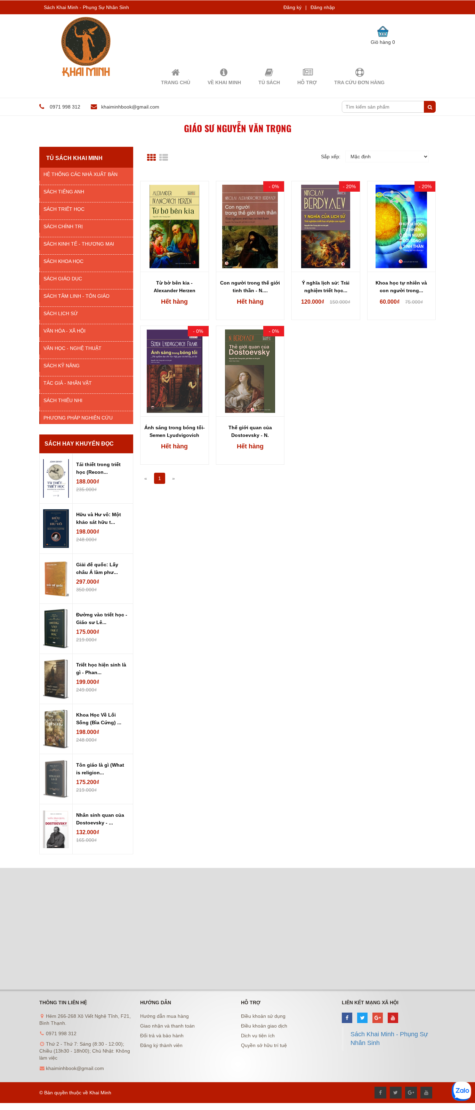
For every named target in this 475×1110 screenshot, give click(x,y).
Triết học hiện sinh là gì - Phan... (101, 668)
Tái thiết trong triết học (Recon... (98, 468)
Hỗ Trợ (307, 82)
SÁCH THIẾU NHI (62, 400)
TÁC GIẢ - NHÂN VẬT (67, 383)
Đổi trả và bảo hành (162, 1035)
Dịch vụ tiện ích (258, 1035)
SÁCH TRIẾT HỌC (63, 209)
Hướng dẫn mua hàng (164, 1016)
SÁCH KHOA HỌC (63, 261)
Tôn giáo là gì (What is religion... (100, 768)
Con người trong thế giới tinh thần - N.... (250, 286)
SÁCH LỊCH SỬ (60, 313)
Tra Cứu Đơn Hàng (359, 82)
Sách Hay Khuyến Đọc (79, 444)
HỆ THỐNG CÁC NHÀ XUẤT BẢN (80, 174)
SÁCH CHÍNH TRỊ (63, 226)
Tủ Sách (269, 82)
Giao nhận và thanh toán (167, 1026)
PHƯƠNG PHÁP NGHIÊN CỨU (78, 418)
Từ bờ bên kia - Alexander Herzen (174, 286)
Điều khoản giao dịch (264, 1026)
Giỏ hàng (383, 42)
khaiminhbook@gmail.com (130, 107)
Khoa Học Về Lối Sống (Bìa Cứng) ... (98, 718)
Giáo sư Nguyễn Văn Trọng (237, 128)
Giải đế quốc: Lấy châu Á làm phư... (97, 568)
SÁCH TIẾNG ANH (63, 191)
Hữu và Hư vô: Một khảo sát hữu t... (98, 518)
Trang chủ (175, 82)
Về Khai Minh (224, 82)
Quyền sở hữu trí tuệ (264, 1045)
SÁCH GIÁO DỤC (62, 278)
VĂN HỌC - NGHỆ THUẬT (72, 348)
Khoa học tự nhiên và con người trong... (401, 286)
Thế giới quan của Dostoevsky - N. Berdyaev (250, 432)
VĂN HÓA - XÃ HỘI (64, 331)
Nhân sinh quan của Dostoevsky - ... (100, 818)
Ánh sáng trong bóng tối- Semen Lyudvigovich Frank (174, 432)
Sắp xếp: (330, 156)
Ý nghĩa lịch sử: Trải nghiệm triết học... (325, 286)
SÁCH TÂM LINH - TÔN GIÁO (76, 296)
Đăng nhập (323, 7)
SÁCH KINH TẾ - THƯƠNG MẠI (78, 244)
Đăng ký (292, 7)
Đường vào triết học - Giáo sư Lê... (101, 618)
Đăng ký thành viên (161, 1045)
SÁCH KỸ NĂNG (61, 365)
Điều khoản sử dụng (263, 1016)
